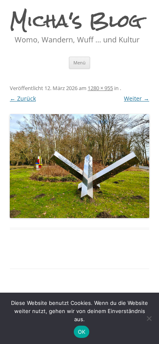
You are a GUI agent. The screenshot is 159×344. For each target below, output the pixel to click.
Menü (79, 63)
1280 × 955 (100, 88)
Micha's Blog (76, 20)
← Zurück (23, 98)
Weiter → (136, 98)
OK (82, 332)
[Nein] (149, 318)
